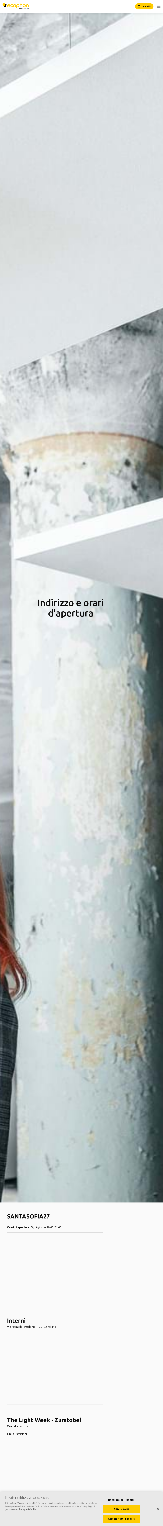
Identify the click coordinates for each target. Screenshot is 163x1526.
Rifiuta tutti (121, 1509)
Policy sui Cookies (28, 1509)
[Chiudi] (157, 1508)
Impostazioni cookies (121, 1499)
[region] (81, 1509)
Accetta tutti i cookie (121, 1518)
